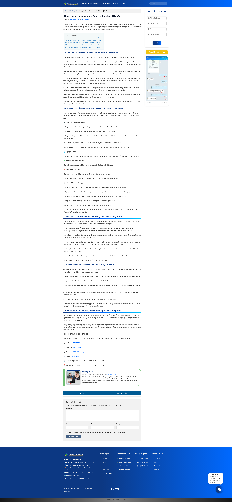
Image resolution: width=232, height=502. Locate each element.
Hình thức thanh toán (125, 462)
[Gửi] (165, 3)
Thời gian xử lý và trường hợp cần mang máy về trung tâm (83, 47)
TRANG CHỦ (85, 3)
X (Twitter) (157, 458)
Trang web (119, 424)
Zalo (155, 462)
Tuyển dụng (105, 469)
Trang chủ (68, 11)
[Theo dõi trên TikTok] (113, 489)
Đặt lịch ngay (76, 347)
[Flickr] (120, 489)
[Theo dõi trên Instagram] (111, 489)
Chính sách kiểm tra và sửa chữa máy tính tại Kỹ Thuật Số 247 (84, 42)
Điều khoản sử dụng (142, 462)
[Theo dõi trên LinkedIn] (118, 489)
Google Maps (76, 475)
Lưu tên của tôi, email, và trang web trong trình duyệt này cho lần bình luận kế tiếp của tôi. (97, 432)
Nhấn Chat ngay (78, 352)
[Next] (165, 80)
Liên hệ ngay (75, 356)
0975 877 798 (76, 343)
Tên (67, 424)
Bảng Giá (74, 11)
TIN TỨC (123, 3)
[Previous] (148, 80)
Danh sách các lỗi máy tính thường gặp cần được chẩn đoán (83, 40)
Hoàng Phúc (85, 19)
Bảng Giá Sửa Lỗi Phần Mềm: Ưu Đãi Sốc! (121, 393)
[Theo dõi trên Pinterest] (116, 489)
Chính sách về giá (124, 458)
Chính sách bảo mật (142, 458)
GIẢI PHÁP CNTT (95, 3)
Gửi (157, 43)
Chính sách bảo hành (125, 466)
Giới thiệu (104, 458)
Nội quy (104, 466)
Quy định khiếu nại (142, 466)
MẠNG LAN (106, 3)
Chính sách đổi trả (124, 469)
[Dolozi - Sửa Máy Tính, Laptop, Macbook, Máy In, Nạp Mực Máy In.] (71, 3)
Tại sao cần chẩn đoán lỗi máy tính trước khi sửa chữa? (82, 38)
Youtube (156, 469)
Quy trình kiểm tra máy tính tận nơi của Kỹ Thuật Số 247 (82, 45)
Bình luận (69, 408)
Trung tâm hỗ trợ (107, 473)
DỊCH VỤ (115, 3)
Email (93, 424)
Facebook (157, 466)
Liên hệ (104, 462)
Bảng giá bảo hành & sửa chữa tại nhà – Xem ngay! (82, 393)
